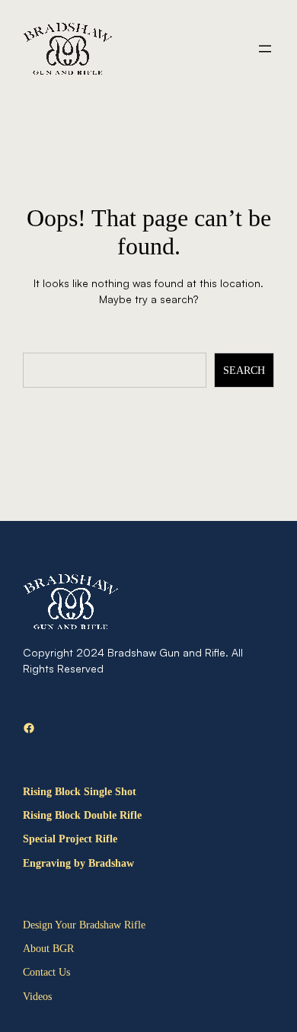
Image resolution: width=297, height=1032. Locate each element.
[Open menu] (265, 49)
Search (244, 370)
